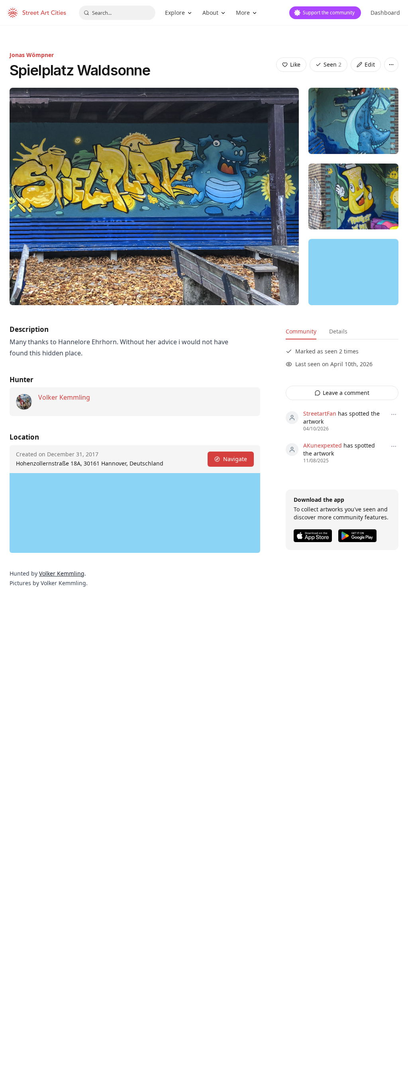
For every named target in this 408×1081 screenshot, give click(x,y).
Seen (332, 64)
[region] (353, 272)
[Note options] (393, 414)
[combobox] (117, 13)
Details (338, 331)
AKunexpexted (322, 445)
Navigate (235, 459)
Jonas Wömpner (32, 55)
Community (301, 331)
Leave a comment (346, 392)
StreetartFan (319, 413)
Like (295, 64)
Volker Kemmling (64, 397)
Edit (370, 64)
